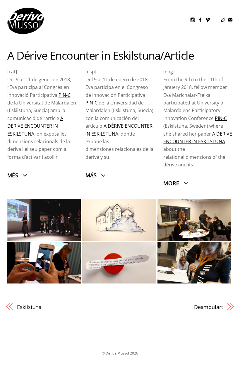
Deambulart (208, 306)
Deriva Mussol (117, 353)
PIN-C (91, 102)
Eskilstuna (29, 306)
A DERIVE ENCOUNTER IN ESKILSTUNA (35, 126)
